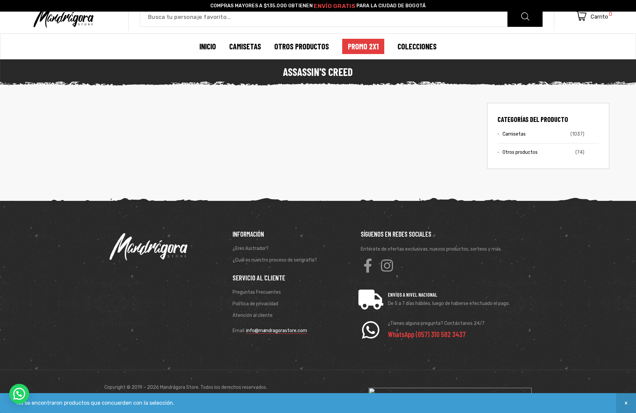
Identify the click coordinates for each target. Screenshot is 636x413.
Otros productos (520, 152)
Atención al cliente (253, 315)
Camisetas (514, 134)
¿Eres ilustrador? (251, 248)
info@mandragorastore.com (276, 330)
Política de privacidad (255, 304)
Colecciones (417, 46)
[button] (19, 394)
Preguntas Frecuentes (257, 292)
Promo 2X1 (363, 46)
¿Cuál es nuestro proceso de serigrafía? (275, 260)
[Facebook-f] (368, 265)
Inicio (207, 46)
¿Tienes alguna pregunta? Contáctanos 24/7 (436, 323)
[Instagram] (387, 265)
